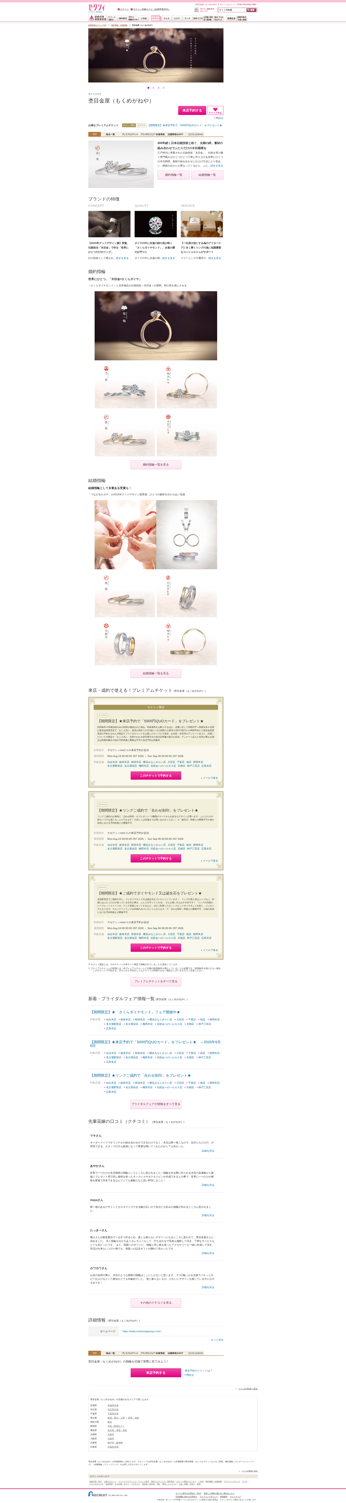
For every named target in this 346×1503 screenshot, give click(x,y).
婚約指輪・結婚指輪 (214, 1481)
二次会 (201, 1481)
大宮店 (171, 762)
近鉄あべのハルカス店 (163, 765)
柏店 (188, 762)
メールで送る (210, 777)
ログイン (124, 9)
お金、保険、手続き (187, 1484)
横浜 (110, 1422)
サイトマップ (235, 1497)
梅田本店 (144, 765)
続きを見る (216, 165)
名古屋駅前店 (115, 765)
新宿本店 (136, 762)
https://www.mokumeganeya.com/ (142, 1331)
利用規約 (223, 1497)
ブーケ (244, 1481)
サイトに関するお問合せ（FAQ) (188, 1493)
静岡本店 (198, 762)
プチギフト (135, 1484)
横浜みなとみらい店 (154, 762)
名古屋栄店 (130, 765)
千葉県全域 (113, 1413)
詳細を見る (208, 1150)
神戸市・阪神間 (115, 1442)
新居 (199, 1484)
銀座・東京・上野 (116, 1418)
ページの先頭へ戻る (248, 1389)
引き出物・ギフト (122, 1484)
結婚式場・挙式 (95, 1481)
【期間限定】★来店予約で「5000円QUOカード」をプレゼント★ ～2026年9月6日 (155, 1044)
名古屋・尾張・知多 (117, 1430)
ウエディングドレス (232, 1481)
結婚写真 (109, 1484)
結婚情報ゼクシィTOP (97, 25)
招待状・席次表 (148, 1484)
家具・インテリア (169, 1484)
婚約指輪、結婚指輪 (119, 25)
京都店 (181, 765)
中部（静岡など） (116, 1426)
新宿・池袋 (133, 1418)
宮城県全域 (113, 1405)
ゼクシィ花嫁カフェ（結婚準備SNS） (151, 9)
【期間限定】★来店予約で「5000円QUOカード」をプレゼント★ (184, 125)
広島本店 (206, 765)
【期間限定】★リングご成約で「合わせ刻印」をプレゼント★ (140, 1075)
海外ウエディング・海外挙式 (162, 1481)
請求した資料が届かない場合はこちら (219, 1493)
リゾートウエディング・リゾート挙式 (133, 1481)
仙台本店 (112, 762)
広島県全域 (113, 1447)
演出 (158, 1484)
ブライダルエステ (96, 1484)
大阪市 (111, 1438)
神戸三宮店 (193, 765)
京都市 (111, 1434)
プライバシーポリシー (209, 1497)
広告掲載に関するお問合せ (186, 1497)
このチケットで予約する (156, 775)
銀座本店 (124, 762)
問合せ (219, 118)
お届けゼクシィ (110, 1481)
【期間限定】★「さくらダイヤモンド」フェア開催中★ (135, 1012)
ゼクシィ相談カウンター (186, 1481)
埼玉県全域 (113, 1409)
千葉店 (181, 762)
